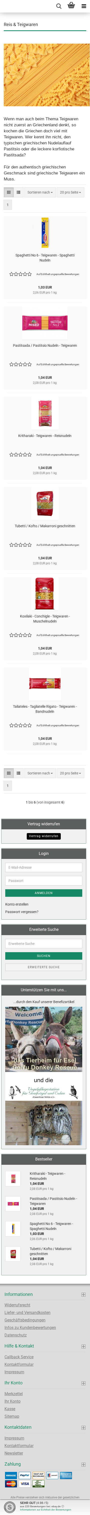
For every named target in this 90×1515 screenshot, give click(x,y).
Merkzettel (13, 1393)
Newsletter (13, 1453)
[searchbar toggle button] (58, 6)
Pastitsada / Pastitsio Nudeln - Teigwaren (45, 345)
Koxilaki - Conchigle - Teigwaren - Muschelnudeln (45, 618)
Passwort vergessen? (21, 912)
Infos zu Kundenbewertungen (30, 1327)
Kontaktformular (19, 1364)
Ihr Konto (12, 1401)
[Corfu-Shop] (2, 6)
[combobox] (40, 192)
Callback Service (19, 1357)
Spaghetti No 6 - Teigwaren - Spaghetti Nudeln (45, 257)
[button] (9, 192)
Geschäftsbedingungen (25, 1320)
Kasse (9, 1408)
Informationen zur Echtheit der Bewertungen (45, 1509)
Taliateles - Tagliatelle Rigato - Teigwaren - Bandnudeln (45, 709)
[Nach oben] (76, 1507)
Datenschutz (15, 1335)
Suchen (43, 956)
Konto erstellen (16, 904)
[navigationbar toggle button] (84, 6)
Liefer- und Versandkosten (27, 1312)
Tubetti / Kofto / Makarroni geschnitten (45, 526)
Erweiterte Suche (44, 967)
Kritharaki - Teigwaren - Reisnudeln (45, 436)
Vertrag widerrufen (43, 836)
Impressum (14, 1372)
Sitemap (11, 1416)
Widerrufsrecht (17, 1305)
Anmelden (44, 893)
